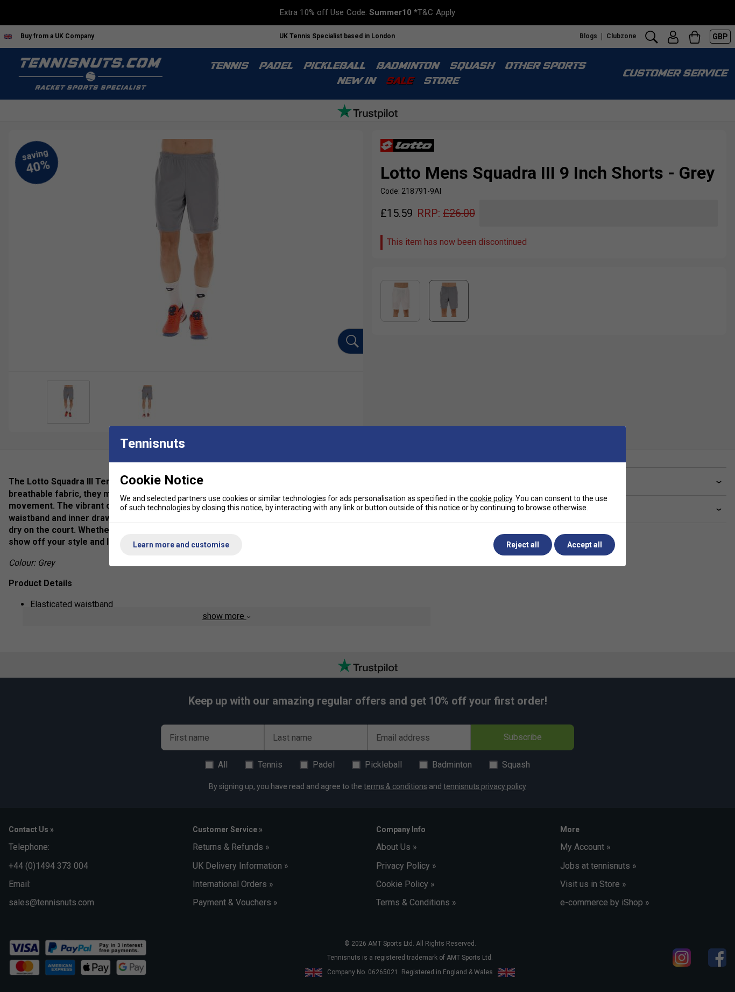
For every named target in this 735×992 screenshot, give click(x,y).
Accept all (584, 544)
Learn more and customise (181, 544)
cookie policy (491, 498)
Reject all (522, 544)
